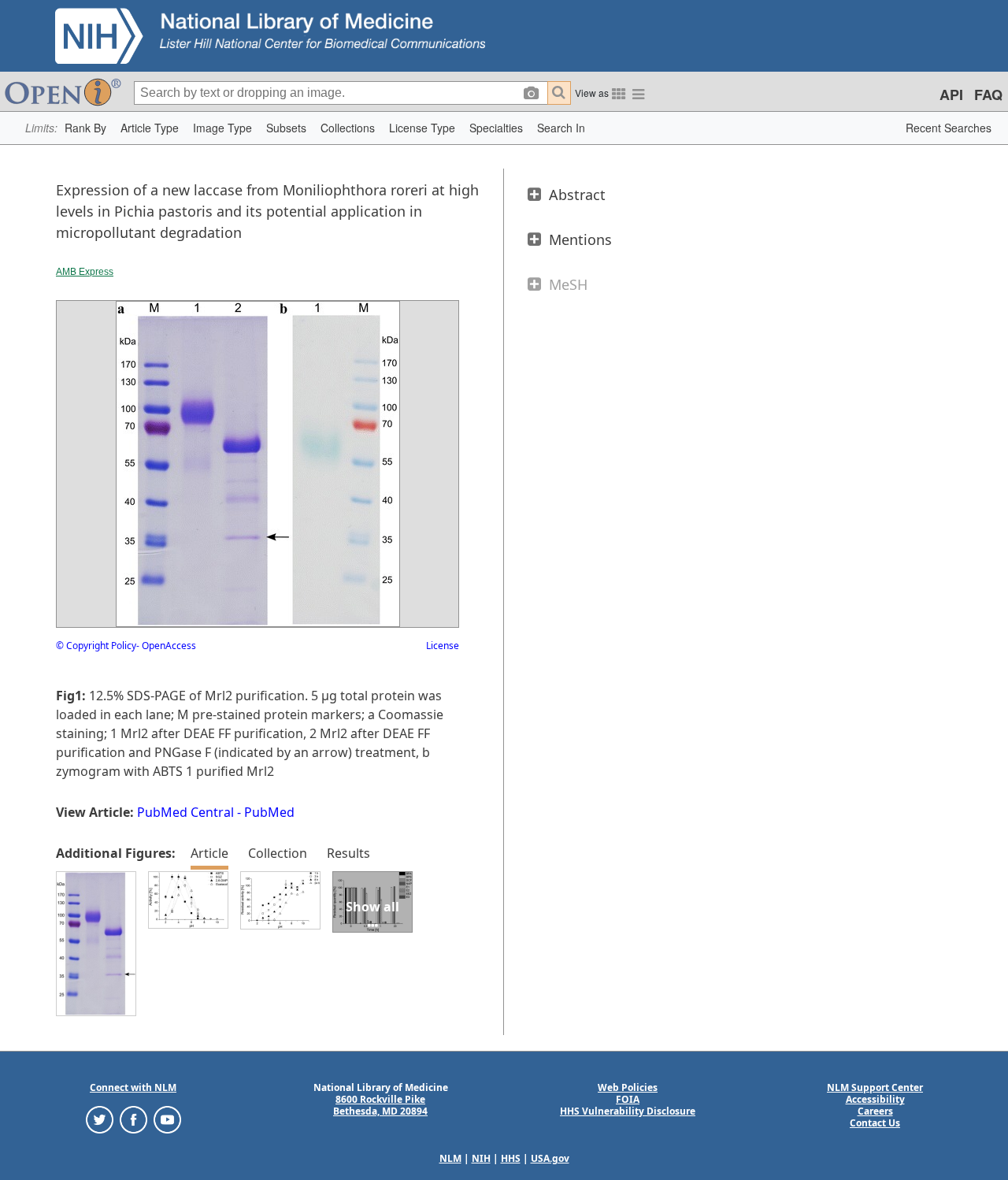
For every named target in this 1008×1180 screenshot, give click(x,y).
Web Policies (628, 1087)
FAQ (988, 94)
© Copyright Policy (96, 645)
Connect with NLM (133, 1087)
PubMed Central (185, 812)
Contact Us (875, 1123)
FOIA (627, 1099)
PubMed (269, 812)
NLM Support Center (875, 1087)
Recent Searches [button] (948, 127)
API (951, 94)
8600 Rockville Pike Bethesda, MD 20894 (380, 1105)
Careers (875, 1111)
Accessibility (875, 1099)
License (442, 645)
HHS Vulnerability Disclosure (627, 1111)
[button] (85, 128)
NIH (481, 1158)
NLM (450, 1158)
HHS (511, 1158)
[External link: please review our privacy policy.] (99, 1119)
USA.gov (550, 1158)
